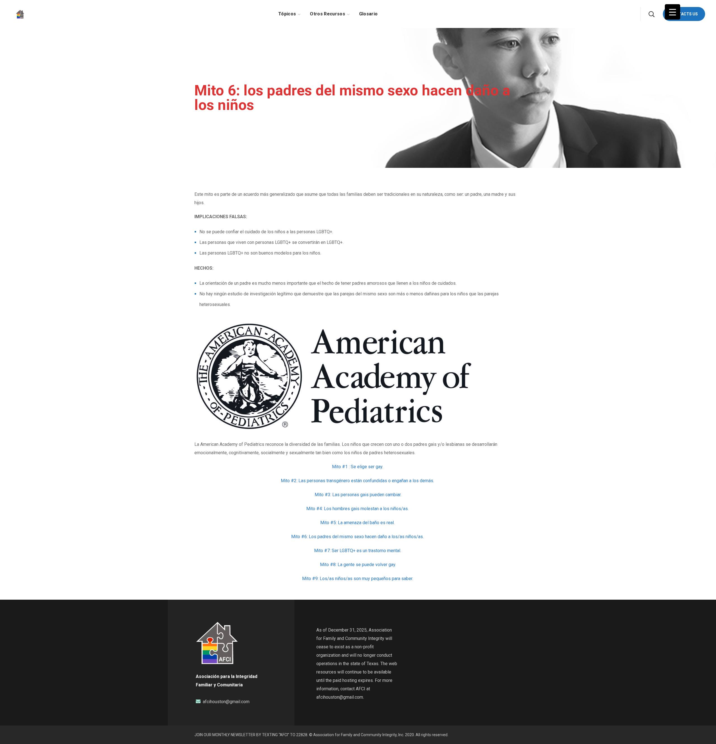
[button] (651, 14)
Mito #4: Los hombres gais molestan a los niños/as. (358, 508)
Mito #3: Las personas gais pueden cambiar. (358, 494)
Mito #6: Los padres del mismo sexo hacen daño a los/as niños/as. (358, 536)
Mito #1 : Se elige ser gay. (358, 466)
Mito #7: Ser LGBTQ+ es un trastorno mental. (358, 550)
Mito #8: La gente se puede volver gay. (358, 564)
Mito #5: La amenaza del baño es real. (358, 522)
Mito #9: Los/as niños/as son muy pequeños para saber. (358, 578)
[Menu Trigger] (672, 12)
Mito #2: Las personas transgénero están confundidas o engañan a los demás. (358, 480)
